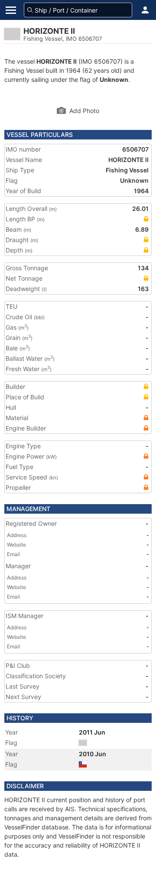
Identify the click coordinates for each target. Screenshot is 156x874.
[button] (145, 10)
